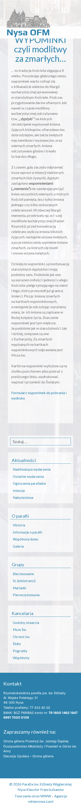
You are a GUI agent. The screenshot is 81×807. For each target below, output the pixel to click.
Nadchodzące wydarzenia (32, 469)
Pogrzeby (20, 651)
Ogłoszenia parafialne (29, 483)
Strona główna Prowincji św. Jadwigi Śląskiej (35, 741)
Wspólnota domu (25, 539)
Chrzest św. (21, 637)
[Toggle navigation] (9, 5)
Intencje (19, 491)
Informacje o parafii (27, 532)
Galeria (18, 546)
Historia (19, 525)
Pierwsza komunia (26, 595)
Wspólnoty (21, 658)
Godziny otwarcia (26, 623)
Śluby (17, 644)
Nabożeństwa (23, 497)
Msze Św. (20, 630)
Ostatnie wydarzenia (28, 476)
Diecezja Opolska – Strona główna (28, 756)
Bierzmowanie (23, 574)
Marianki (19, 588)
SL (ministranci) (24, 581)
